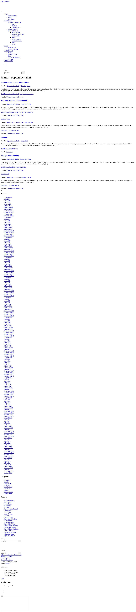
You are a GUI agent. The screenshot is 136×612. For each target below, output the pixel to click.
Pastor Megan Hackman (11, 529)
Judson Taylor (8, 517)
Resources (9, 152)
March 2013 (8, 466)
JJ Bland (6, 515)
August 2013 (8, 458)
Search (6, 70)
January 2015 (8, 429)
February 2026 (8, 207)
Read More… (17, 94)
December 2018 (9, 351)
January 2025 (8, 229)
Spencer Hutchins (9, 535)
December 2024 (9, 231)
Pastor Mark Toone (25, 159)
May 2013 (7, 463)
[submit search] (23, 72)
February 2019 (8, 347)
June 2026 (7, 200)
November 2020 (9, 312)
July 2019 (7, 339)
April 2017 (7, 384)
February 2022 (8, 287)
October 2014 (8, 434)
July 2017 (7, 379)
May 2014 (7, 443)
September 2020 (9, 316)
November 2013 (9, 453)
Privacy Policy (5, 558)
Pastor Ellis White (26, 104)
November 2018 (9, 352)
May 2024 (7, 242)
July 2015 (7, 419)
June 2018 (7, 361)
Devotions (7, 480)
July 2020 (7, 319)
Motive (7, 563)
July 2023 (7, 259)
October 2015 (8, 414)
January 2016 (8, 409)
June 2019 (7, 341)
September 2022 (9, 276)
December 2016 (9, 391)
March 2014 (8, 446)
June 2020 (7, 321)
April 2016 (7, 404)
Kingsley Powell (9, 522)
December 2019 (9, 331)
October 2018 (8, 354)
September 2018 (9, 356)
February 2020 (8, 327)
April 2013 (7, 464)
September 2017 (9, 376)
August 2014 (8, 438)
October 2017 (8, 374)
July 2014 (7, 439)
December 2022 (9, 271)
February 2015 (8, 428)
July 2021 (7, 299)
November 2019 (9, 332)
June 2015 (7, 421)
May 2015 (7, 423)
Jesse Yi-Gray (8, 514)
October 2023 (8, 254)
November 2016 (9, 393)
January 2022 (8, 289)
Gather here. (5, 119)
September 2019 (9, 336)
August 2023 (8, 257)
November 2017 (9, 372)
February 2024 (8, 247)
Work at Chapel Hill (6, 556)
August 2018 (8, 357)
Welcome (4, 137)
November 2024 (9, 232)
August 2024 (8, 237)
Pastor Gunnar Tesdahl (11, 509)
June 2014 (7, 441)
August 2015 (8, 418)
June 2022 (7, 281)
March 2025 (8, 226)
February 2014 (8, 448)
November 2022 (9, 272)
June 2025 (7, 221)
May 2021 (7, 302)
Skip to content (5, 1)
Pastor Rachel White (27, 122)
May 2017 (7, 383)
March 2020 (8, 326)
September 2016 (9, 396)
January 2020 (8, 329)
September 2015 (9, 416)
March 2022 (8, 286)
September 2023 (9, 256)
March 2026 (8, 206)
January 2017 (8, 389)
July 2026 (7, 199)
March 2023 (8, 266)
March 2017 (8, 386)
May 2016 (7, 403)
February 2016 (8, 408)
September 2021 (9, 296)
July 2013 (7, 459)
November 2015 (9, 413)
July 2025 (7, 219)
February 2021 (8, 307)
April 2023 (7, 264)
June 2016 (7, 401)
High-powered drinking (10, 156)
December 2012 (9, 471)
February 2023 (8, 267)
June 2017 (7, 381)
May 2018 (7, 362)
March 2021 (8, 306)
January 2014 (8, 449)
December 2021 (9, 291)
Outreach (7, 485)
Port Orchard (8, 487)
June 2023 (7, 261)
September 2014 (9, 436)
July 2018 (7, 359)
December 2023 (9, 251)
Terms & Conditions (7, 560)
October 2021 (8, 294)
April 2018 (7, 364)
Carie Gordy (8, 504)
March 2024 (8, 246)
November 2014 (9, 433)
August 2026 (8, 197)
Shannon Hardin (9, 534)
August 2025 (8, 217)
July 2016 (7, 399)
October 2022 (8, 274)
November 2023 (9, 252)
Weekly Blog (19, 97)
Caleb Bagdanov (9, 500)
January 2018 (8, 369)
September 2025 (9, 216)
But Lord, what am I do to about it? (14, 100)
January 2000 (8, 473)
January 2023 (8, 269)
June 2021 (7, 301)
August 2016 (8, 398)
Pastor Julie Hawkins (10, 519)
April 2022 (7, 284)
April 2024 (7, 244)
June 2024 (7, 241)
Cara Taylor (7, 502)
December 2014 (9, 431)
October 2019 (8, 334)
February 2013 (8, 468)
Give (2, 578)
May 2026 (7, 202)
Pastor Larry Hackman (11, 525)
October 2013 (8, 454)
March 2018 (8, 366)
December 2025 (9, 211)
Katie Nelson (8, 520)
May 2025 (7, 222)
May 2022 (7, 282)
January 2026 (8, 209)
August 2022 (8, 277)
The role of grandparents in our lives (14, 82)
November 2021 (9, 292)
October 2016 (8, 394)
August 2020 (8, 317)
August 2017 (8, 377)
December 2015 (9, 411)
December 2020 (9, 311)
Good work (5, 174)
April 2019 (7, 344)
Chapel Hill (24, 141)
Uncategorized (10, 97)
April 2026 (7, 204)
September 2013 (9, 456)
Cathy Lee (7, 505)
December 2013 (9, 451)
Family (6, 482)
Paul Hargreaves (25, 86)
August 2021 (8, 297)
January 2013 (8, 469)
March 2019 (8, 346)
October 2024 (8, 234)
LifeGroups (7, 483)
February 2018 (8, 367)
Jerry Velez (7, 512)
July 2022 (7, 279)
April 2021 (7, 304)
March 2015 (8, 426)
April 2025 (7, 224)
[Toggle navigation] (1, 11)
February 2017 (8, 388)
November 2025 (9, 212)
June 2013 (7, 461)
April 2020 (7, 324)
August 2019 (8, 337)
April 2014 (7, 444)
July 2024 (7, 239)
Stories (6, 490)
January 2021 (8, 309)
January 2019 (8, 349)
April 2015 (7, 424)
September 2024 (9, 236)
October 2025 (8, 214)
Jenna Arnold (8, 510)
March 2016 (8, 406)
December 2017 (9, 371)
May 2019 (7, 342)
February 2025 (8, 227)
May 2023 (7, 262)
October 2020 (8, 314)
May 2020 (7, 322)
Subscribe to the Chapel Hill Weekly (11, 555)
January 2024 (8, 249)
